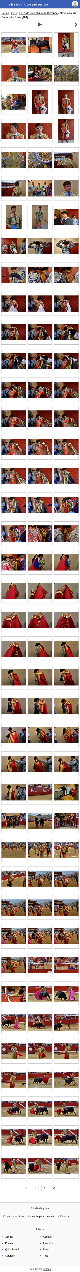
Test (45, 1255)
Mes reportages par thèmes (28, 4)
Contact (47, 1236)
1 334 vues (64, 1216)
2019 (14, 12)
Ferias (5, 12)
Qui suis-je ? (12, 1249)
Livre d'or (48, 1243)
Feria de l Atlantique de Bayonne (38, 12)
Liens (46, 1249)
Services (10, 1255)
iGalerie (47, 1269)
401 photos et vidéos (13, 1216)
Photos (9, 1243)
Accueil (9, 1236)
